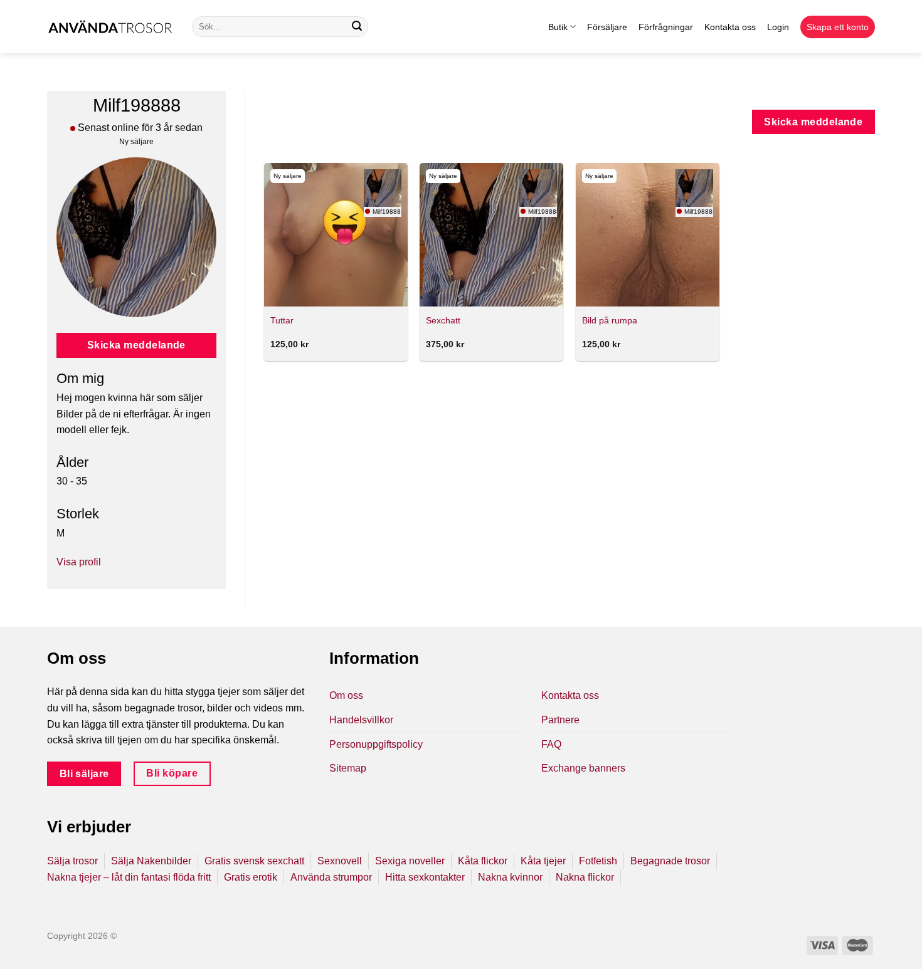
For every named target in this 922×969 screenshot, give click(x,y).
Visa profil (78, 562)
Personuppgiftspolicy (376, 744)
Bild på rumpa (609, 320)
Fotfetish (598, 861)
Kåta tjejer (543, 861)
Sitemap (347, 768)
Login (778, 27)
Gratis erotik (250, 877)
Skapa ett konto (838, 27)
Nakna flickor (585, 877)
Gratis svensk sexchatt (254, 861)
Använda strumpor (331, 877)
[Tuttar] (336, 234)
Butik (558, 27)
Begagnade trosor (670, 861)
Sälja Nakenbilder (151, 861)
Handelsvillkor (361, 720)
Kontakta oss (730, 27)
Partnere (560, 720)
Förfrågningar (666, 27)
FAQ (551, 744)
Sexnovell (339, 861)
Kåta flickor (482, 861)
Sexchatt (443, 320)
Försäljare (607, 27)
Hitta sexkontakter (425, 877)
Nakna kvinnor (510, 877)
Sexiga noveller (410, 861)
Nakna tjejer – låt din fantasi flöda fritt (129, 877)
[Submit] (357, 27)
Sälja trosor (72, 861)
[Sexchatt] (491, 234)
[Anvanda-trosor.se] (110, 26)
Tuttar (282, 320)
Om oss (346, 695)
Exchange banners (583, 768)
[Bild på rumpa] (647, 234)
